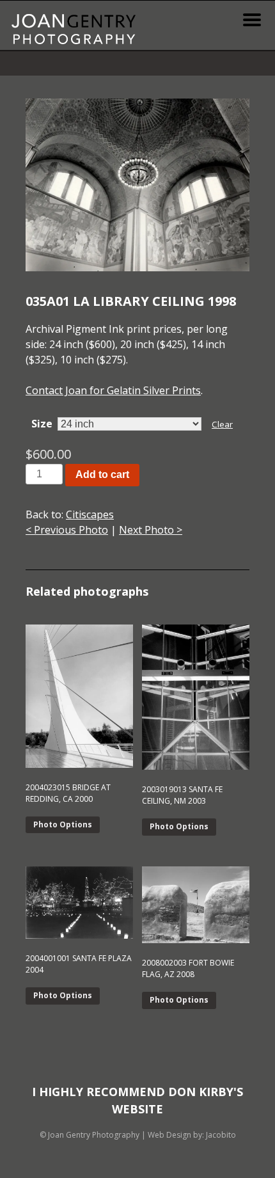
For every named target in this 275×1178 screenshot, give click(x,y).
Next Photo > (150, 530)
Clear (222, 424)
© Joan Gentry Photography (89, 1134)
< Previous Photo (67, 530)
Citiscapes (90, 514)
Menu (252, 20)
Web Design (169, 1134)
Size (41, 424)
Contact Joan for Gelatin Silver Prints (113, 390)
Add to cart (102, 474)
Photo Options (62, 824)
